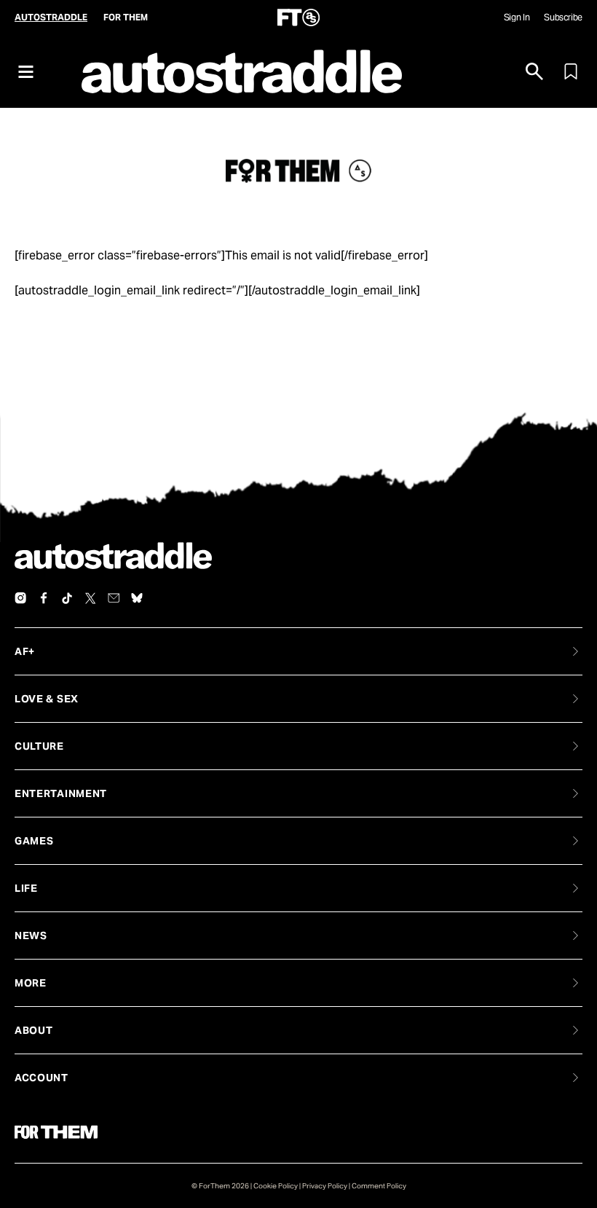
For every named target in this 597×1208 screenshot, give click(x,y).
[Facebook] (44, 598)
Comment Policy (379, 1186)
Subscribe (563, 17)
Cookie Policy (275, 1186)
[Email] (113, 598)
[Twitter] (90, 598)
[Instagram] (20, 598)
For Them (125, 17)
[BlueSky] (137, 598)
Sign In (516, 17)
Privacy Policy (324, 1186)
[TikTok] (67, 598)
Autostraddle (51, 17)
